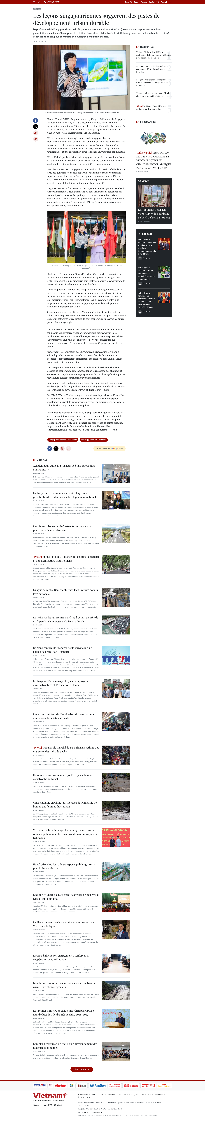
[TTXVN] (40, 1085)
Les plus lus (147, 47)
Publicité (81, 1097)
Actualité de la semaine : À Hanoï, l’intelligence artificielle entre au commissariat (146, 273)
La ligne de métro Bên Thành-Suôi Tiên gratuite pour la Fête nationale (65, 592)
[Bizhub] (82, 1085)
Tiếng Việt (128, 2)
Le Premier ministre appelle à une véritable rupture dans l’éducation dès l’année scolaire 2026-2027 (63, 1012)
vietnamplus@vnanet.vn (93, 1112)
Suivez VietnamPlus (103, 448)
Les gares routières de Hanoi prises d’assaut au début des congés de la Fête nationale (64, 716)
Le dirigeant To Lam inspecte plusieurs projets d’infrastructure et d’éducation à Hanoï (60, 683)
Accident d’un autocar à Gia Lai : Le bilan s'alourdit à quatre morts (64, 467)
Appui (125, 1094)
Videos (145, 181)
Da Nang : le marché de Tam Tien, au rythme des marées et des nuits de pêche (66, 749)
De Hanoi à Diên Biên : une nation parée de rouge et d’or (151, 107)
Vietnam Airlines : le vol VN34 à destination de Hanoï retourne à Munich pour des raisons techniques (153, 55)
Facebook (35, 120)
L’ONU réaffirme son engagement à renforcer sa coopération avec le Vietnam (61, 957)
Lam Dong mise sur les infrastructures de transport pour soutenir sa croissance (63, 528)
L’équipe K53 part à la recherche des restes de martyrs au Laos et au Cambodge (66, 896)
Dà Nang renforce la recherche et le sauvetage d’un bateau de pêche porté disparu (62, 649)
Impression (35, 132)
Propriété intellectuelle (86, 1094)
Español (151, 2)
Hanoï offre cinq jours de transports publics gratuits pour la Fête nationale (64, 866)
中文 (157, 2)
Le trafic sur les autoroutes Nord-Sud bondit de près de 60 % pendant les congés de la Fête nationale (65, 619)
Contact (90, 1097)
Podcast (147, 234)
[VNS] (97, 1085)
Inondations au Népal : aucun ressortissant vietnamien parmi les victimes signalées (65, 985)
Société (37, 9)
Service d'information (155, 1094)
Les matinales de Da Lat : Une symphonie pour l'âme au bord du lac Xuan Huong (154, 213)
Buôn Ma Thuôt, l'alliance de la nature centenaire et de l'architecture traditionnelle (66, 558)
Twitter (35, 126)
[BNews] (72, 1085)
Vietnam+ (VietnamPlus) (52, 2)
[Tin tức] (60, 1085)
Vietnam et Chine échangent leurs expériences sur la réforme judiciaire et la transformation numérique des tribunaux (65, 834)
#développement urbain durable (93, 439)
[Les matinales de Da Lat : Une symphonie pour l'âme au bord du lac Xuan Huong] (154, 196)
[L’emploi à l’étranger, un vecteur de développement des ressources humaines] (116, 1051)
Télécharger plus (82, 1069)
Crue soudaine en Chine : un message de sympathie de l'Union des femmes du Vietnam (65, 804)
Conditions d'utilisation (106, 1094)
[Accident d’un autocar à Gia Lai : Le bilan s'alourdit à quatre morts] (116, 473)
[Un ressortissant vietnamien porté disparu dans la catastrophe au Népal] (116, 782)
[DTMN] (131, 1085)
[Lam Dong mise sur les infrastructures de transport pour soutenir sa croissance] (116, 533)
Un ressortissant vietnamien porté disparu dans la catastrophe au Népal (62, 777)
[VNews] (50, 1085)
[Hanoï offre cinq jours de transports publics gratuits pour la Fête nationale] (116, 871)
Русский (164, 2)
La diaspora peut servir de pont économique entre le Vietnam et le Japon (63, 924)
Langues (134, 1094)
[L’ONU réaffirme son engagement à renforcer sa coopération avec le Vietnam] (116, 963)
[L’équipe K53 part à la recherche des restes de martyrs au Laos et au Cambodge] (116, 902)
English (136, 2)
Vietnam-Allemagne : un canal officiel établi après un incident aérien (152, 94)
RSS (119, 1094)
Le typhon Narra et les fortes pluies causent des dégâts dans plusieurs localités (151, 69)
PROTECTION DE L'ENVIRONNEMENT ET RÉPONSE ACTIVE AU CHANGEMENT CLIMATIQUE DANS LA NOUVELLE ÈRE (154, 160)
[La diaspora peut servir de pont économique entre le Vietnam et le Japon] (116, 929)
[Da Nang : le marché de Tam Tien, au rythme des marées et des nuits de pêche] (116, 755)
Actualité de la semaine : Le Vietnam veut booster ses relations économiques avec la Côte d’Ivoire (147, 246)
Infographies (148, 122)
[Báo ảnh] (148, 1085)
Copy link (35, 139)
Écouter (146, 258)
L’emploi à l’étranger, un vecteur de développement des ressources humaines (65, 1045)
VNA (142, 1094)
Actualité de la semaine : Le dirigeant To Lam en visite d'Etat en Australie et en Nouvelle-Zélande (147, 300)
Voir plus (42, 460)
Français (144, 2)
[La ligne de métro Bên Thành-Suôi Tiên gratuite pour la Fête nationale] (116, 597)
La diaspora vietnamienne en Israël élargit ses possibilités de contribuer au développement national (64, 495)
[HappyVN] (164, 1085)
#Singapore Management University (63, 439)
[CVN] (115, 1085)
